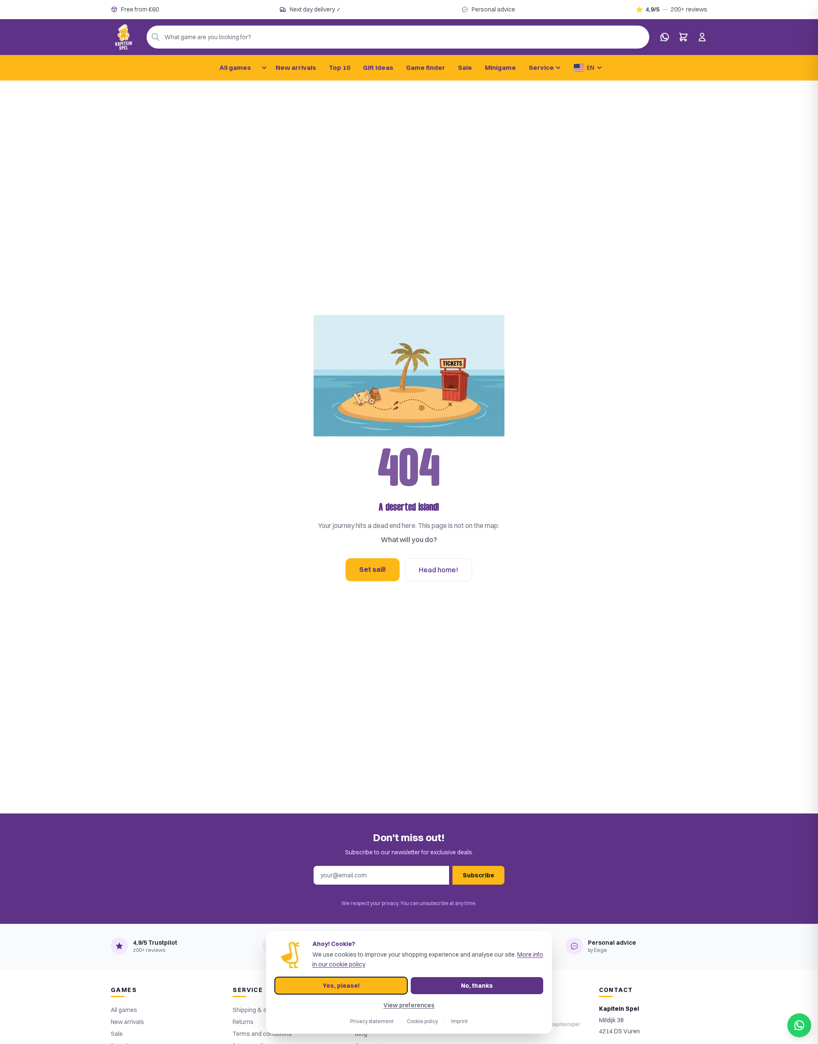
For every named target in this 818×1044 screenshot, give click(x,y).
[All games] (264, 68)
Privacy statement (372, 1021)
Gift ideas (378, 67)
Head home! (438, 569)
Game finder (425, 67)
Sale (465, 67)
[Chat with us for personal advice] (665, 37)
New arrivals (296, 67)
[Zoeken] (155, 37)
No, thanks (477, 985)
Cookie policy (422, 1021)
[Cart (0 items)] (683, 37)
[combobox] (398, 37)
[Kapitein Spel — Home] (123, 37)
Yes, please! (341, 985)
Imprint (459, 1021)
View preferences (409, 1005)
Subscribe (478, 875)
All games (235, 67)
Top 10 (339, 67)
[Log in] (702, 37)
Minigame (500, 67)
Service (541, 67)
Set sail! (372, 569)
